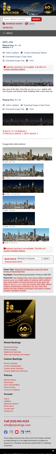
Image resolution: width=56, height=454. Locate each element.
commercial (24, 282)
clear (41, 286)
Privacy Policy (9, 387)
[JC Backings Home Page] (19, 338)
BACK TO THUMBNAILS (16, 131)
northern (46, 280)
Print (31, 60)
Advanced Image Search (13, 262)
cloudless (15, 290)
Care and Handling (11, 385)
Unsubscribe (9, 408)
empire (33, 284)
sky (33, 286)
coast (10, 282)
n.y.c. (20, 284)
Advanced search (11, 404)
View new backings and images (17, 354)
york (28, 284)
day (15, 278)
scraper (47, 288)
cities (6, 284)
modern (7, 286)
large (31, 282)
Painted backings (11, 347)
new (24, 284)
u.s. (16, 280)
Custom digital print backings (16, 371)
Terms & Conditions (12, 390)
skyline (6, 288)
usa (5, 280)
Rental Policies (10, 380)
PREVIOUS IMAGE (12, 133)
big (35, 282)
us (8, 280)
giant (44, 282)
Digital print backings (12, 352)
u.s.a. (12, 280)
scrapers (7, 290)
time (26, 278)
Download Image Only (15, 60)
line (11, 288)
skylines (20, 288)
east (5, 282)
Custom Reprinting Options (35, 53)
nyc (12, 284)
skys (36, 286)
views (34, 278)
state (39, 284)
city (47, 282)
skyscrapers (39, 288)
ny (9, 284)
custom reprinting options (14, 69)
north (41, 280)
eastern (16, 282)
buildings (48, 278)
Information (8, 382)
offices (48, 284)
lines (15, 288)
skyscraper (28, 288)
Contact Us (8, 411)
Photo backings (10, 350)
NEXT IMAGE (30, 133)
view (30, 278)
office (43, 284)
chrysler (23, 290)
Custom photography (12, 366)
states (26, 280)
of (30, 280)
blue (45, 286)
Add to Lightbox (12, 53)
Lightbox (32, 24)
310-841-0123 (8, 28)
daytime (20, 278)
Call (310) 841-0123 (16, 421)
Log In (6, 399)
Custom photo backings (13, 368)
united (20, 280)
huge (39, 282)
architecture (26, 286)
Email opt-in (9, 406)
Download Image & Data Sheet (19, 57)
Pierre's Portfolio (10, 363)
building (41, 278)
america (34, 280)
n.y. (15, 284)
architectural (16, 286)
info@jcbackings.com (17, 425)
